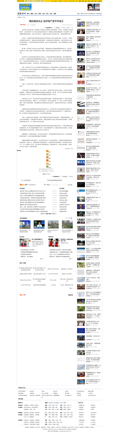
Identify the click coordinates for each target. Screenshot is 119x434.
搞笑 (50, 164)
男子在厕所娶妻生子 (37, 239)
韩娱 (65, 407)
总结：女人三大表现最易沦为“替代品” (60, 254)
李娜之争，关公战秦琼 (27, 256)
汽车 (70, 1)
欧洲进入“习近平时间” (67, 273)
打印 (64, 27)
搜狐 (26, 1)
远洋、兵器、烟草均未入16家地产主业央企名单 (33, 207)
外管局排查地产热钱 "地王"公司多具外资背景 (32, 193)
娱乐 (61, 1)
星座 (56, 412)
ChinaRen (30, 1)
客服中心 (53, 427)
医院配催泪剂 (92, 13)
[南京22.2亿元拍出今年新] (53, 224)
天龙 (46, 422)
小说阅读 (93, 424)
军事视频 (32, 422)
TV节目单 (81, 422)
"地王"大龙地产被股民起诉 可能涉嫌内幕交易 (32, 195)
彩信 (61, 422)
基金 (56, 407)
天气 (50, 414)
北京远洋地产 (63, 198)
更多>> (71, 288)
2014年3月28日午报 (25, 285)
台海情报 (32, 420)
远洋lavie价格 (63, 193)
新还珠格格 (20, 393)
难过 (50, 155)
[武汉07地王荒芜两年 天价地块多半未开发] (67, 224)
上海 (57, 420)
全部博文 (92, 427)
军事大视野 (32, 424)
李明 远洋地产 (63, 207)
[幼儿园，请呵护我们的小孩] (67, 280)
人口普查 (90, 393)
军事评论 (26, 422)
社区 (51, 13)
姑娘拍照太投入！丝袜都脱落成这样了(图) (61, 252)
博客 (89, 1)
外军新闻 (37, 420)
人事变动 (32, 405)
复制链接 (58, 27)
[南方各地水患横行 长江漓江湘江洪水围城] (39, 269)
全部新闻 (87, 427)
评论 (47, 13)
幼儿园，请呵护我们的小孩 (67, 285)
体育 (56, 1)
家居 (53, 409)
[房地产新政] (25, 224)
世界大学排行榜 (92, 395)
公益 (43, 13)
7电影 (43, 391)
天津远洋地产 (63, 209)
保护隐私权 (64, 427)
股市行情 (81, 412)
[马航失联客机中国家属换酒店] (39, 280)
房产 (74, 1)
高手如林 (67, 393)
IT (45, 416)
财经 (46, 407)
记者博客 (37, 414)
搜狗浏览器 (82, 420)
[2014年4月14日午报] (53, 269)
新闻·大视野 (23, 263)
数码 (50, 416)
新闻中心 (20, 17)
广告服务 (48, 427)
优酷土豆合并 (84, 13)
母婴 (50, 412)
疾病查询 (81, 414)
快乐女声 (55, 391)
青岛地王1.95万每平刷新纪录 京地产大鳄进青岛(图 (34, 211)
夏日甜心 (32, 391)
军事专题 (37, 422)
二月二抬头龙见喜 (25, 180)
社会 (36, 13)
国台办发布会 (27, 407)
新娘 (53, 412)
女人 (77, 1)
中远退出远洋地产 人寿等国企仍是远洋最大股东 (33, 198)
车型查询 (93, 420)
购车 (50, 409)
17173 (34, 1)
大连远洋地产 (63, 202)
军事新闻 (20, 420)
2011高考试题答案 (22, 395)
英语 (72, 412)
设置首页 (27, 427)
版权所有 (74, 429)
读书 (65, 414)
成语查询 (81, 409)
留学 (68, 412)
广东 (60, 420)
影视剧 (68, 409)
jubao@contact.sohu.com (65, 431)
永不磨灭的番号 (22, 391)
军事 (39, 13)
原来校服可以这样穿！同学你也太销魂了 (61, 249)
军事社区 (26, 424)
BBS (96, 1)
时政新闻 (26, 405)
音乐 (68, 407)
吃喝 (56, 414)
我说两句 (100, 1)
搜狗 (43, 1)
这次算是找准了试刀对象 (27, 249)
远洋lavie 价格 (63, 200)
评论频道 (20, 414)
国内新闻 (20, 405)
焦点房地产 (38, 1)
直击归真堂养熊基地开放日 (54, 180)
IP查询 (92, 409)
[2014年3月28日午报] (25, 280)
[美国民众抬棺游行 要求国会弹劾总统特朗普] (25, 269)
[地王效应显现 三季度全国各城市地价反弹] (39, 224)
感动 (50, 158)
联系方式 (58, 427)
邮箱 (53, 420)
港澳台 (36, 405)
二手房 (57, 409)
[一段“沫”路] (53, 280)
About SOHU (71, 427)
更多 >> (42, 258)
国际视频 (26, 414)
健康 (53, 414)
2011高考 (79, 395)
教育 (61, 412)
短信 (54, 422)
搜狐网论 (32, 416)
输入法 (50, 424)
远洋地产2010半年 (65, 204)
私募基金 (55, 393)
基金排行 (93, 405)
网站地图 (82, 427)
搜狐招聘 (43, 427)
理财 (53, 407)
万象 (31, 409)
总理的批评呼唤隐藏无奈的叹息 (29, 252)
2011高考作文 (68, 395)
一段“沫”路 (53, 285)
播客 (83, 1)
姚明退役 (32, 393)
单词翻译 (93, 416)
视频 (80, 1)
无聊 (50, 167)
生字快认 (81, 424)
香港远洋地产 (63, 211)
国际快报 (26, 412)
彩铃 (58, 422)
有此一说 (26, 416)
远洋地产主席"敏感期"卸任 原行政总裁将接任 (32, 202)
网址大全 (81, 416)
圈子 (50, 420)
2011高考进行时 (80, 391)
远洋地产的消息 (64, 195)
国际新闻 (20, 412)
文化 (61, 414)
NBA (65, 405)
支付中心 (38, 427)
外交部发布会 (35, 407)
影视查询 (81, 407)
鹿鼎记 (50, 422)
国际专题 (37, 412)
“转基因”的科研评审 (26, 254)
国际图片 (32, 414)
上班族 (66, 391)
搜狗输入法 (82, 405)
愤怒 (50, 161)
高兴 (50, 152)
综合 (24, 17)
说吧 (58, 424)
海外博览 (32, 412)
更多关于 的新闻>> (49, 213)
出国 (65, 412)
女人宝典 (93, 422)
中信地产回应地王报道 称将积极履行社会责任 (32, 209)
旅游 (46, 414)
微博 (92, 1)
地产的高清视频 (64, 191)
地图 (54, 424)
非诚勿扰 (79, 393)
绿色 (72, 414)
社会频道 (20, 407)
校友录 (70, 416)
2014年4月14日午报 (53, 273)
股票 (50, 407)
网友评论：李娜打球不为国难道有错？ (60, 256)
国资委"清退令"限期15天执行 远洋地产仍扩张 (32, 200)
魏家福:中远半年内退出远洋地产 (28, 204)
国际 (32, 13)
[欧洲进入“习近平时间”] (67, 269)
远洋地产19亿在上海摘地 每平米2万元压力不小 (33, 191)
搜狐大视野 (90, 391)
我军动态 (26, 420)
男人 (56, 416)
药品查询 (93, 407)
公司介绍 (77, 427)
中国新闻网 (32, 25)
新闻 (46, 405)
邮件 (86, 1)
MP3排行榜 (93, 412)
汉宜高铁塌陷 (98, 13)
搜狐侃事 (26, 409)
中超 (68, 405)
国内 (28, 13)
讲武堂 (37, 424)
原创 (68, 414)
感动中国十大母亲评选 (35, 395)
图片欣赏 (93, 414)
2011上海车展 (45, 393)
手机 (53, 416)
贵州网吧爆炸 (56, 395)
